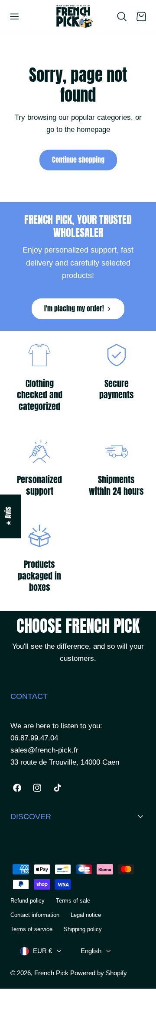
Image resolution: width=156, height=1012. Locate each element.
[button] (14, 16)
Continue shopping (78, 160)
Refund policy (27, 900)
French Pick (51, 973)
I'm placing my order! (74, 309)
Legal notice (86, 915)
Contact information (34, 915)
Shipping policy (83, 929)
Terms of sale (73, 900)
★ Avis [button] (8, 516)
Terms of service (31, 929)
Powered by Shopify (98, 973)
